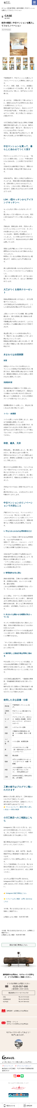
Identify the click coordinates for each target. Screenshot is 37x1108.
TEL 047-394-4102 (23, 1001)
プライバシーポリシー (24, 1066)
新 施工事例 (11, 8)
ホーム (4, 8)
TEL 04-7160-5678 (23, 999)
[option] (18, 44)
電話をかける (10, 1105)
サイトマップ (8, 1066)
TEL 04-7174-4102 (23, 997)
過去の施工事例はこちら (18, 945)
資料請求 (29, 1105)
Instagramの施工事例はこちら (16, 893)
